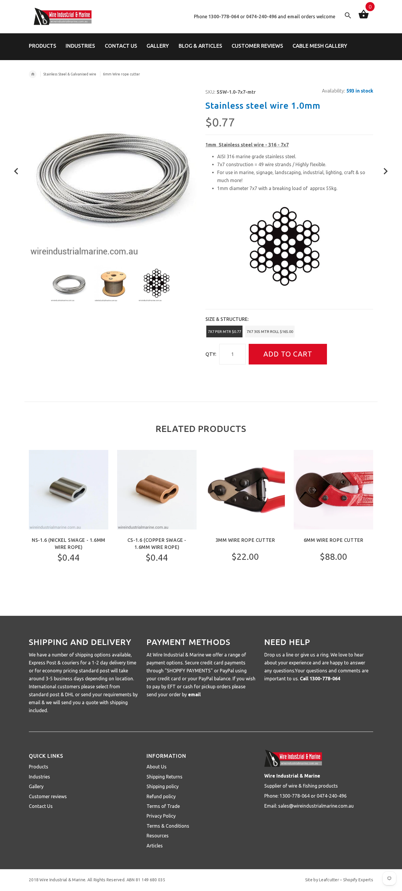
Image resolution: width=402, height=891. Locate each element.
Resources (158, 835)
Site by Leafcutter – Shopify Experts (339, 879)
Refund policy (161, 796)
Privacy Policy (161, 816)
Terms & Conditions (168, 826)
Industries (39, 776)
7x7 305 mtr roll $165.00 (270, 331)
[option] (69, 283)
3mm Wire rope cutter (245, 540)
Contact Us (41, 806)
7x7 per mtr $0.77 (224, 331)
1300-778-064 (223, 16)
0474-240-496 (261, 16)
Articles (155, 845)
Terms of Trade (163, 806)
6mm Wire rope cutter (333, 540)
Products (38, 766)
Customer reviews (48, 796)
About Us (157, 766)
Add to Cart (287, 354)
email (293, 16)
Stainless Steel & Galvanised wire (69, 74)
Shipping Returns (164, 776)
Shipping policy (163, 786)
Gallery (36, 786)
